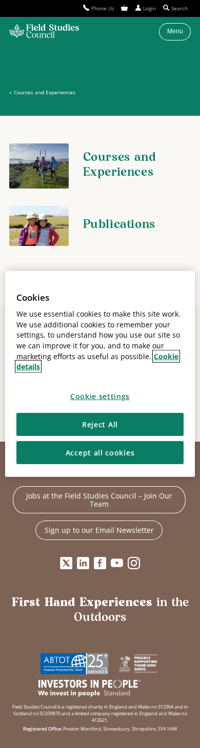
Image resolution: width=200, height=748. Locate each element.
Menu (175, 31)
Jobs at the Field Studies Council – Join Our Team (99, 500)
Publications (119, 225)
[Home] (44, 32)
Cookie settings (100, 396)
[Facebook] (100, 563)
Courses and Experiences (44, 92)
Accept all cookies (100, 453)
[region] (100, 374)
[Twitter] (66, 563)
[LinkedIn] (83, 563)
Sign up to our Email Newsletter (99, 530)
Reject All (100, 424)
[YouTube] (117, 563)
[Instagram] (134, 563)
